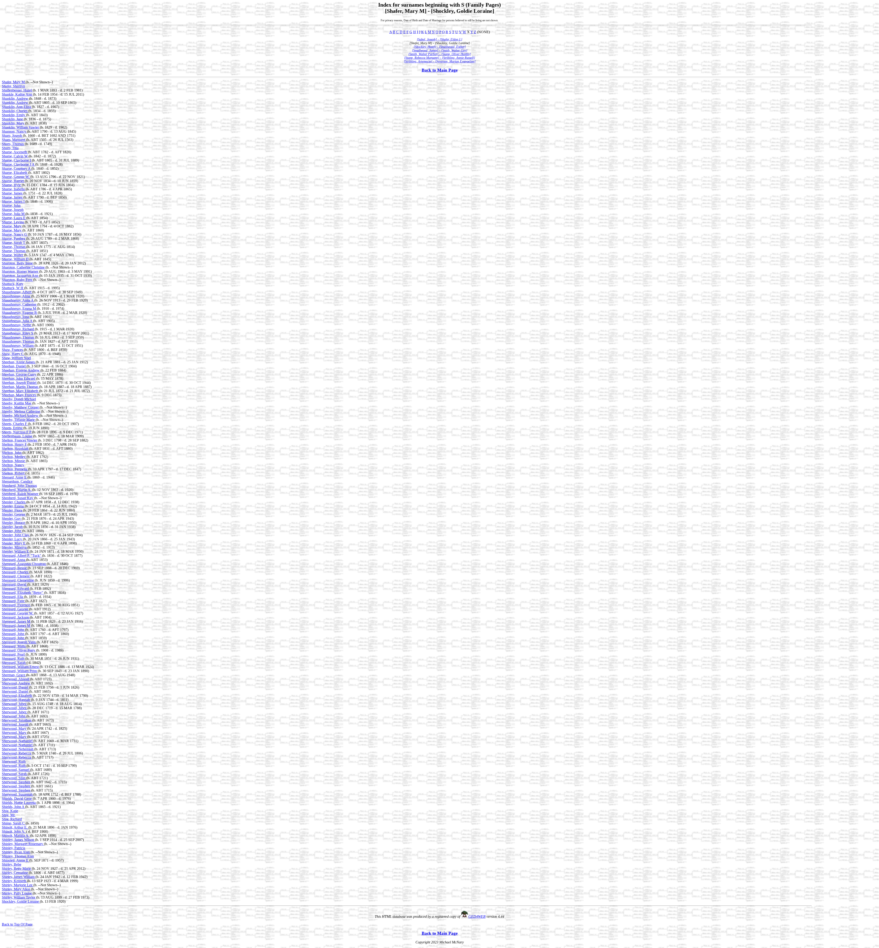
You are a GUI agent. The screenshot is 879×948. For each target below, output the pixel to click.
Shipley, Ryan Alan (16, 852)
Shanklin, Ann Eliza (17, 107)
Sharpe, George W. (16, 177)
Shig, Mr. (8, 815)
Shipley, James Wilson (18, 840)
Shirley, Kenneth (14, 881)
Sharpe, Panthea (14, 238)
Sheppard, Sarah (14, 663)
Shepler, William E (16, 551)
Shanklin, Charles (15, 111)
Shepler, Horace (14, 523)
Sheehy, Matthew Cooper (21, 407)
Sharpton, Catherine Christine (24, 267)
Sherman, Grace (14, 675)
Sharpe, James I (13, 201)
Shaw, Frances (13, 350)
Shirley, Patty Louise (17, 893)
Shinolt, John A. (14, 831)
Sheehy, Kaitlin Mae (17, 403)
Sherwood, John (14, 716)
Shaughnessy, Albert (17, 292)
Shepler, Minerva (14, 547)
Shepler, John (12, 531)
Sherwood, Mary (14, 728)
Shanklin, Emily (14, 115)
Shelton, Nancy (13, 465)
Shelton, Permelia (15, 469)
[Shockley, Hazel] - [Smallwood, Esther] (440, 46)
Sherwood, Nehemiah (18, 749)
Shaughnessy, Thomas (18, 337)
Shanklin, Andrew (15, 98)
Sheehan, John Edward (19, 378)
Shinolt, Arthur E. (15, 827)
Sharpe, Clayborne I (17, 160)
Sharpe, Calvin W (15, 156)
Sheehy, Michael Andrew (20, 415)
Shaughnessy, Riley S (18, 333)
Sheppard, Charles (15, 572)
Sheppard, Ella (13, 597)
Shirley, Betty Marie (17, 868)
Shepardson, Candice (17, 481)
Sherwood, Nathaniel (17, 741)
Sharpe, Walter (13, 255)
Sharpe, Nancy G (15, 234)
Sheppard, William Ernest (21, 667)
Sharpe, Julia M (13, 214)
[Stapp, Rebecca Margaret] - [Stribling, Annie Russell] (439, 57)
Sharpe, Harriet (13, 181)
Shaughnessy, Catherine (19, 304)
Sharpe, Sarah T (14, 243)
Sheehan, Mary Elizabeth (20, 391)
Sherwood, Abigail (16, 679)
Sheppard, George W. (18, 613)
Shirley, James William (18, 877)
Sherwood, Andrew (16, 683)
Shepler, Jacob (13, 527)
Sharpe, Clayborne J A (18, 164)
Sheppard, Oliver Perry (19, 650)
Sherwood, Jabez (14, 704)
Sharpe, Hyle (12, 185)
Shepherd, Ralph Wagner (20, 494)
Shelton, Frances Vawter (20, 440)
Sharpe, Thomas (14, 247)
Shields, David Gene (17, 798)
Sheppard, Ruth (13, 658)
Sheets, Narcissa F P (17, 432)
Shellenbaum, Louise (17, 436)
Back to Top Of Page (17, 924)
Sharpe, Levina (13, 222)
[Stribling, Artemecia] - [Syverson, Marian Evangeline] (439, 61)
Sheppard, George (15, 609)
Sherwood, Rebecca (17, 753)
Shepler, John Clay (16, 535)
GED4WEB (477, 916)
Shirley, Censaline (15, 873)
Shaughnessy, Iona (16, 317)
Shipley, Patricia (13, 848)
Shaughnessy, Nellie (17, 325)
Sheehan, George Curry (19, 374)
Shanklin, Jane (13, 119)
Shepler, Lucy (12, 539)
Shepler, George (14, 514)
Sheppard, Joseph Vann (19, 642)
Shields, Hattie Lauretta (19, 803)
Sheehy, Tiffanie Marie (19, 420)
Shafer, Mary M (14, 82)
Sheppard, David (14, 584)
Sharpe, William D (16, 259)
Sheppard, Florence (16, 605)
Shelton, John (12, 453)
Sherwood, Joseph (15, 724)
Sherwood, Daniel (15, 687)
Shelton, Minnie (14, 461)
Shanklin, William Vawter (21, 127)
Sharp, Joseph (12, 135)
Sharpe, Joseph (13, 210)
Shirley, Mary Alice (16, 889)
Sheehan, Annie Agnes (19, 362)
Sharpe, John (11, 205)
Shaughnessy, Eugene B (20, 313)
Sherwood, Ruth (14, 761)
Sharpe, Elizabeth (15, 173)
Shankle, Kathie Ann (17, 94)
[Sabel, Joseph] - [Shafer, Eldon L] (439, 39)
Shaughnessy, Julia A (17, 321)
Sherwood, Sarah (15, 774)
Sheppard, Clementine (18, 580)
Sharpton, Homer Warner (20, 271)
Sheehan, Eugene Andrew (21, 370)
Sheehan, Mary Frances (19, 395)
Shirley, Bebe (11, 864)
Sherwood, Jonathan (17, 720)
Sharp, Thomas (13, 144)
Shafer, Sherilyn (13, 86)
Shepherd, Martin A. (17, 490)
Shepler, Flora (12, 510)
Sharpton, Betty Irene (18, 263)
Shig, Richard (12, 819)
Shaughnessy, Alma (16, 296)
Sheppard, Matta (14, 646)
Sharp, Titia (10, 148)
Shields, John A (13, 807)
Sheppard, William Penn (20, 671)
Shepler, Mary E (14, 543)
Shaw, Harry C (13, 354)
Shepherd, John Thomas (19, 485)
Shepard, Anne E (14, 477)
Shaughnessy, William (18, 345)
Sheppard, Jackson (16, 617)
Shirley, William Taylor (19, 897)
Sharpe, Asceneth (15, 152)
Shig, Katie (10, 811)
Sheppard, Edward (16, 588)
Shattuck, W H (13, 288)
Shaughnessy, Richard (18, 329)
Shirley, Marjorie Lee (17, 885)
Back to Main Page (440, 70)
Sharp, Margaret (14, 140)
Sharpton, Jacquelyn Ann (20, 275)
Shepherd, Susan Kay (18, 498)
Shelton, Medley (14, 457)
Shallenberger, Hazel (17, 90)
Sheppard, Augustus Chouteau (24, 564)
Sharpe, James (12, 193)
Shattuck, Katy (12, 284)
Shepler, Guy (12, 518)
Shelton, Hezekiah (15, 448)
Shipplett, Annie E (15, 860)
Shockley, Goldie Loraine (21, 901)
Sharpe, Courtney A (16, 168)
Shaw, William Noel (16, 358)
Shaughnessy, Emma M (19, 308)
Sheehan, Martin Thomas (20, 387)
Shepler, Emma (13, 506)
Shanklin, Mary (13, 123)
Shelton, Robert (13, 473)
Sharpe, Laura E (14, 218)
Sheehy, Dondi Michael (19, 399)
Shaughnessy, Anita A (18, 300)
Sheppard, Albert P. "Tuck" (22, 555)
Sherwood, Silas (14, 778)
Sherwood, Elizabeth (17, 696)
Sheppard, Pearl (14, 654)
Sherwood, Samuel (16, 770)
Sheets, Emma (12, 428)
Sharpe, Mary (12, 226)
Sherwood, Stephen (16, 782)
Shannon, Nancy (14, 131)
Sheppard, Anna (14, 560)
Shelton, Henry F (15, 444)
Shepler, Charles (14, 502)
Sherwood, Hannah (16, 700)
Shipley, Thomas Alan (18, 856)
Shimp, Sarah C (14, 823)
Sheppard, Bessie (15, 568)
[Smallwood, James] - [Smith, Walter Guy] (439, 50)
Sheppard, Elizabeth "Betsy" (23, 593)
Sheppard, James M (16, 621)
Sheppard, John (13, 630)
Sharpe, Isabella (14, 189)
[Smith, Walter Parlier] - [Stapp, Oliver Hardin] (439, 54)
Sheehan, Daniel (14, 366)
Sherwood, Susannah (17, 794)
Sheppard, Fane (13, 601)
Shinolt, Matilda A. (16, 836)
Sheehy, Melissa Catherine (21, 411)
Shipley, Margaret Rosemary (23, 844)
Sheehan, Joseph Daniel (19, 383)
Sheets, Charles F (15, 424)
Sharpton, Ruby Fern (17, 280)
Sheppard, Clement (16, 576)
